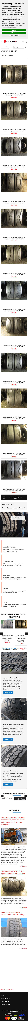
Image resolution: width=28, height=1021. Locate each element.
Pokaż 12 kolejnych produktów (15, 497)
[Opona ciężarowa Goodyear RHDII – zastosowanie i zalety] (14, 936)
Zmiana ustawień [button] (14, 35)
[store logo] (10, 41)
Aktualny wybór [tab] (6, 55)
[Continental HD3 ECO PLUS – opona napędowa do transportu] (14, 895)
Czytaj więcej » (23, 866)
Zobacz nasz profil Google (6, 989)
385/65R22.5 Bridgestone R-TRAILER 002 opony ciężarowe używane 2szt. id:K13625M (21, 638)
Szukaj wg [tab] (5, 47)
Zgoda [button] (14, 30)
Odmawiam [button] (14, 32)
